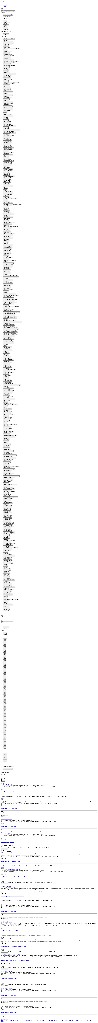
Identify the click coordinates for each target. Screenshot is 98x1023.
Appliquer (7, 772)
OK (1, 622)
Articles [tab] (4, 6)
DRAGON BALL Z (5, 1020)
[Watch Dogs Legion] (5, 833)
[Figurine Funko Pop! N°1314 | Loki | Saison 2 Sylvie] (12, 954)
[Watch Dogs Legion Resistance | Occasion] (10, 869)
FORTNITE (17, 1020)
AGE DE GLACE (82, 1020)
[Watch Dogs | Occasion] (6, 819)
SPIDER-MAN (24, 1020)
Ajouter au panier (4, 815)
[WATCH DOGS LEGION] (7, 784)
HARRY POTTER (31, 1020)
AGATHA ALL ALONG (72, 1020)
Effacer (13, 11)
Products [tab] (5, 5)
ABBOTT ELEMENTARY (42, 1020)
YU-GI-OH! (12, 1020)
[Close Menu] (2, 9)
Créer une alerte (4, 849)
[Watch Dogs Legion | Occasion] (8, 852)
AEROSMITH (64, 1020)
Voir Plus (2, 797)
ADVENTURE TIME (56, 1020)
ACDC (49, 1020)
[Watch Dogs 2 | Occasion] (6, 799)
